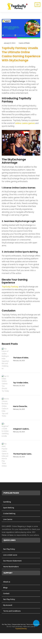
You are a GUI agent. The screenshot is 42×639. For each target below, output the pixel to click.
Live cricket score (10, 555)
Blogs (5, 588)
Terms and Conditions (12, 611)
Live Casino (7, 519)
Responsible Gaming (18, 624)
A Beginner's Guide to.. (21, 429)
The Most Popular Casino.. (22, 454)
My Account (7, 605)
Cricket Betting (9, 513)
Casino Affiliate (24, 43)
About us (6, 582)
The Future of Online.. (21, 358)
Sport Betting (8, 508)
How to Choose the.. (20, 406)
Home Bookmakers (11, 567)
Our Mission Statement (12, 561)
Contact (6, 593)
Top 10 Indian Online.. (21, 383)
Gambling (7, 502)
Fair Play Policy (9, 549)
